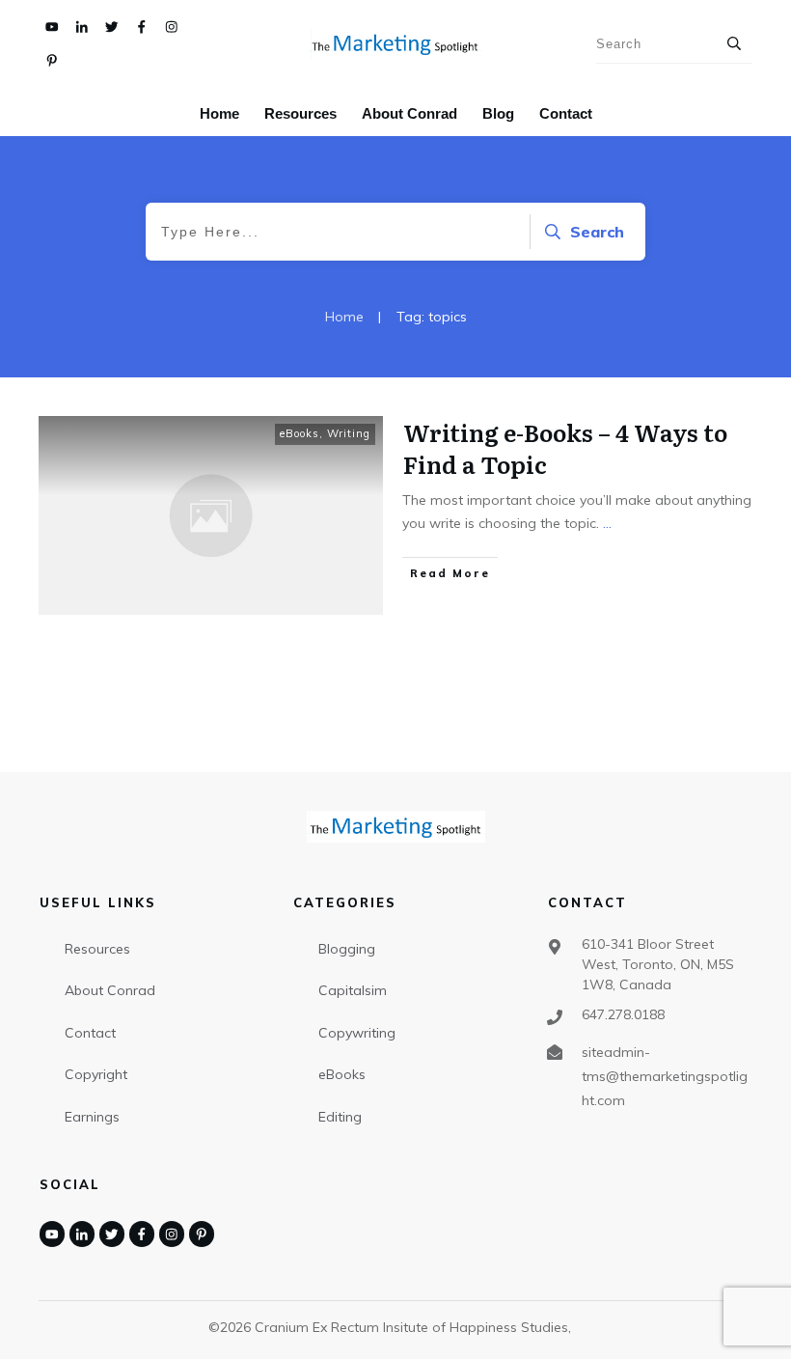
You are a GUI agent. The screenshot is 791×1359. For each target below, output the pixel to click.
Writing (348, 433)
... (607, 523)
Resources (97, 948)
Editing (340, 1116)
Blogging (346, 948)
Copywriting (357, 1032)
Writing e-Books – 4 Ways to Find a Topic (565, 448)
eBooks (299, 433)
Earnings (92, 1116)
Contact (90, 1032)
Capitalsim (352, 990)
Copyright (96, 1074)
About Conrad (110, 990)
